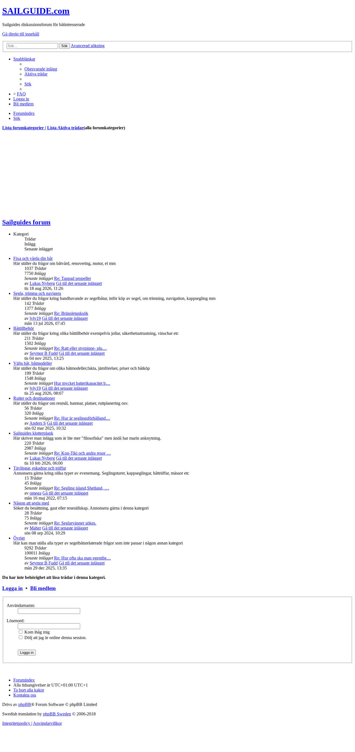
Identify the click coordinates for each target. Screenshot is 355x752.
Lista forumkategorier (23, 127)
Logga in (12, 588)
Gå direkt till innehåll (20, 34)
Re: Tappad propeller (72, 278)
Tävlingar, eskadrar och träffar (39, 468)
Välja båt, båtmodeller (32, 363)
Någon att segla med (31, 503)
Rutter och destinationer (34, 398)
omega (35, 493)
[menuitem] (40, 69)
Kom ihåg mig (36, 632)
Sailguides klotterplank (33, 433)
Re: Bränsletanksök (71, 313)
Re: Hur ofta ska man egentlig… (82, 558)
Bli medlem (43, 588)
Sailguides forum (26, 222)
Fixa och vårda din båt (32, 258)
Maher (35, 528)
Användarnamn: (21, 605)
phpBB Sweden (57, 714)
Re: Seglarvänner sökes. (75, 523)
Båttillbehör (23, 328)
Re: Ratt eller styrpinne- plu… (80, 348)
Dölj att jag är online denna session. (55, 637)
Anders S (37, 423)
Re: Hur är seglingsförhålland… (82, 418)
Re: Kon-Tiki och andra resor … (82, 453)
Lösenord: (15, 620)
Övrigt (19, 538)
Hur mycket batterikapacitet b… (82, 383)
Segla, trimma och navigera (37, 293)
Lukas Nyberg (42, 283)
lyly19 (35, 318)
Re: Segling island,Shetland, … (81, 488)
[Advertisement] (168, 174)
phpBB (24, 704)
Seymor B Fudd (44, 353)
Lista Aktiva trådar (65, 127)
